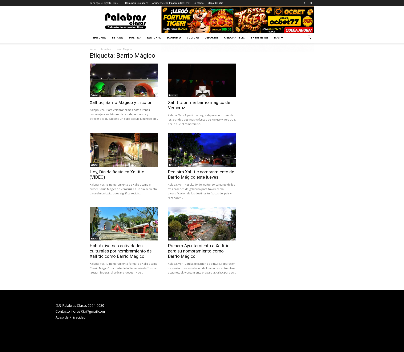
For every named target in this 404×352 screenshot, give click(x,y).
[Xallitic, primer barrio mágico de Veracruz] (202, 80)
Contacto (199, 2)
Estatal (117, 37)
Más (277, 37)
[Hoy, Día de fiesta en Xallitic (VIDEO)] (124, 150)
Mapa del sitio (215, 2)
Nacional (154, 37)
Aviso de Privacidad (70, 317)
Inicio (93, 49)
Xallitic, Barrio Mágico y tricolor (121, 102)
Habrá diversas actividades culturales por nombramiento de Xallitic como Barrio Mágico (121, 251)
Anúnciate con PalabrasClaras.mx (171, 2)
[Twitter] (311, 3)
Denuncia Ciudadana (136, 2)
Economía (174, 37)
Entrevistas (259, 37)
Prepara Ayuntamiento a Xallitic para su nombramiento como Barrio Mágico (198, 251)
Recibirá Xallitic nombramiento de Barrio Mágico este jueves (201, 174)
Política (135, 37)
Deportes (211, 37)
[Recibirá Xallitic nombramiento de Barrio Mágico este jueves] (202, 150)
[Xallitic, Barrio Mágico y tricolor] (124, 80)
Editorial (99, 37)
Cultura (193, 37)
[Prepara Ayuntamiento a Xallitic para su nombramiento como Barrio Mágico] (202, 223)
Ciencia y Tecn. (234, 37)
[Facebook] (304, 3)
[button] (309, 38)
